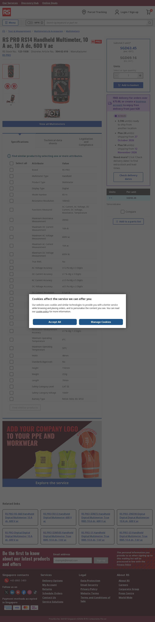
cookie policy (42, 311)
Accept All (55, 322)
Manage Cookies (101, 322)
